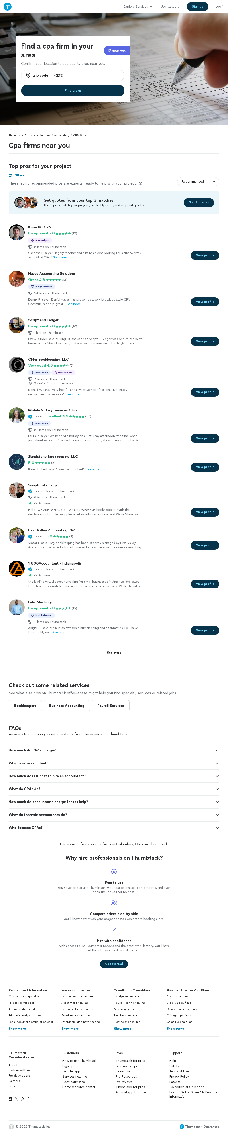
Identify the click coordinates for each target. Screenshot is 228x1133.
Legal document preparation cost (31, 1021)
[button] (36, 416)
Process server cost (21, 1002)
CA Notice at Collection (186, 1087)
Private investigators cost (26, 1015)
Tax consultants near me (77, 1009)
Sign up (67, 1066)
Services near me (74, 1076)
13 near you (116, 50)
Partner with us (20, 1070)
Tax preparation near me (77, 996)
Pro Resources (126, 1076)
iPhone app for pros (130, 1087)
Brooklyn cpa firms (179, 1002)
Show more (17, 1029)
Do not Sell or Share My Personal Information (193, 1094)
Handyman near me (126, 996)
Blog (12, 1091)
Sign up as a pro (127, 1066)
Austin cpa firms (177, 996)
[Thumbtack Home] (7, 6)
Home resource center (78, 1087)
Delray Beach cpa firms (182, 1009)
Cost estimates (73, 1082)
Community (124, 1071)
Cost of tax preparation (24, 996)
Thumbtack (16, 135)
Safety (174, 1066)
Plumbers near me (125, 1015)
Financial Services (38, 135)
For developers (19, 1076)
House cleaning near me (129, 1002)
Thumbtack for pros (130, 1061)
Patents (175, 1082)
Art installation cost (22, 1009)
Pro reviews (124, 1082)
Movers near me (124, 1009)
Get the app (71, 1071)
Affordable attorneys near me (80, 1021)
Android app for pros (131, 1092)
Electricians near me (127, 1021)
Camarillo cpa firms (179, 1021)
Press (12, 1086)
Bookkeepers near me (75, 1015)
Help (172, 1061)
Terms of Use (179, 1071)
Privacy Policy (179, 1076)
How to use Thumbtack (79, 1061)
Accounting (61, 135)
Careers (14, 1081)
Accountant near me (74, 1002)
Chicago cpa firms (179, 1015)
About (13, 1065)
